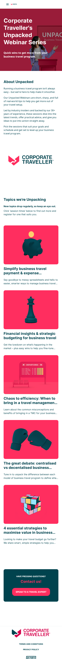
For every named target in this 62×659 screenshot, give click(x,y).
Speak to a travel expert (31, 592)
